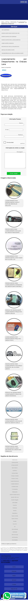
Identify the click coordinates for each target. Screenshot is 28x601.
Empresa (14, 571)
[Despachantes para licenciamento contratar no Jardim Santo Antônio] (14, 272)
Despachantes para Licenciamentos (11, 39)
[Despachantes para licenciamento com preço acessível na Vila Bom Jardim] (14, 353)
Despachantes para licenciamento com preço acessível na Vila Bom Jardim (13, 366)
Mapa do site (14, 588)
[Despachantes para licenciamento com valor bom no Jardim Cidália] (14, 409)
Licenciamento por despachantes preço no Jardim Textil (13, 338)
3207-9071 (15, 561)
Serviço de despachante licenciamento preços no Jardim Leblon (13, 311)
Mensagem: (20, 152)
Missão (14, 575)
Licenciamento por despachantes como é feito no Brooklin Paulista (12, 203)
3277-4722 (6, 561)
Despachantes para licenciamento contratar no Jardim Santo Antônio (13, 285)
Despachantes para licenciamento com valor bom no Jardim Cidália (13, 421)
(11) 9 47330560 (5, 562)
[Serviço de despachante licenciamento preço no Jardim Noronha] (14, 382)
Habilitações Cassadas (8, 43)
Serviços (14, 26)
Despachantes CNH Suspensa (9, 36)
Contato (14, 584)
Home (14, 566)
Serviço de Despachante (8, 49)
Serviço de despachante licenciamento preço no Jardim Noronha (13, 394)
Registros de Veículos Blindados (10, 46)
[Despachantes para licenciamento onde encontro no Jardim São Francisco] (14, 436)
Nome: (21, 123)
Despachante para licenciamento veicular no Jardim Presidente (13, 231)
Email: (7, 129)
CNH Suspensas (5, 29)
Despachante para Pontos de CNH (10, 33)
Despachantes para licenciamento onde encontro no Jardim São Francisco (13, 449)
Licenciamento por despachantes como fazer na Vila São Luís (13, 258)
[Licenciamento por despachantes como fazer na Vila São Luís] (14, 245)
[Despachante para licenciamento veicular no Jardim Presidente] (14, 218)
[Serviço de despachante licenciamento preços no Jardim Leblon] (14, 299)
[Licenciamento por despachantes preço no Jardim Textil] (14, 326)
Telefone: (20, 134)
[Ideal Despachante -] (14, 8)
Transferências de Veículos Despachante (12, 53)
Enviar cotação (14, 173)
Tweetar (4, 70)
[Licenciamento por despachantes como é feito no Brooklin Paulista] (14, 190)
